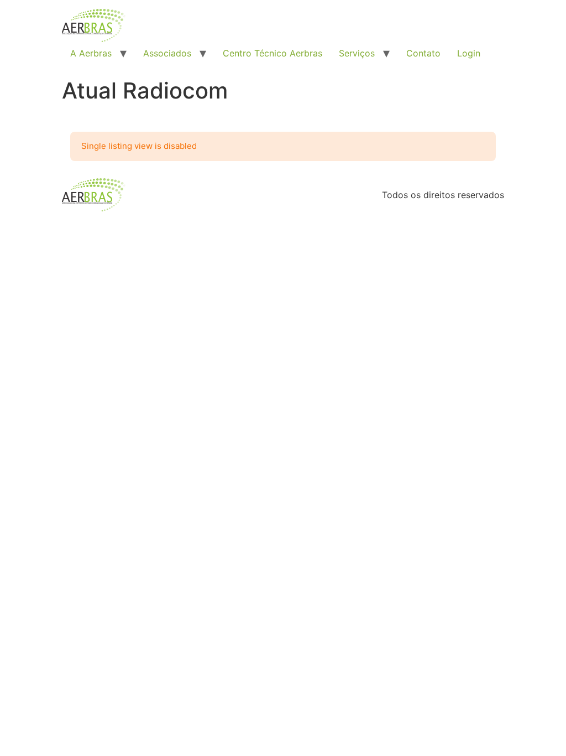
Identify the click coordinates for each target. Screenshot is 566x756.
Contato (423, 53)
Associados (167, 53)
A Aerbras (91, 53)
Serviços (357, 53)
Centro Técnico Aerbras (272, 53)
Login (468, 53)
